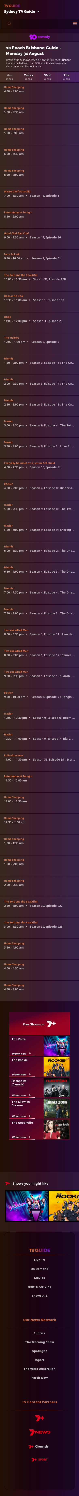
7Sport (39, 1360)
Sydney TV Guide (19, 12)
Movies (39, 1278)
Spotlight (39, 1351)
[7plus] (39, 1419)
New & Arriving (39, 1287)
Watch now (19, 1053)
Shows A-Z (40, 1295)
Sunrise (39, 1333)
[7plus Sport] (39, 1460)
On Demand (39, 1269)
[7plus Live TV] (39, 1447)
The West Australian (39, 1369)
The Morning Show (39, 1342)
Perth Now (39, 1378)
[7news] (39, 1433)
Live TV (39, 1260)
